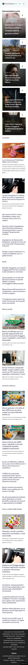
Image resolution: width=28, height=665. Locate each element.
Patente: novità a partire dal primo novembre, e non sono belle (13, 533)
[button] (20, 4)
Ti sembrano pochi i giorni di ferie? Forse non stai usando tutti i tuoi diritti (13, 301)
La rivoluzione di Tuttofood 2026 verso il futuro (12, 161)
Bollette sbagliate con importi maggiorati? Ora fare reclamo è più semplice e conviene (14, 270)
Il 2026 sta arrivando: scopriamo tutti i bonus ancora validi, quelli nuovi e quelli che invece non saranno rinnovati (13, 478)
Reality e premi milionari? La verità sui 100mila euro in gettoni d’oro (13, 254)
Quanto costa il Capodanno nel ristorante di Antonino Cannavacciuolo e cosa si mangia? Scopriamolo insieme (13, 230)
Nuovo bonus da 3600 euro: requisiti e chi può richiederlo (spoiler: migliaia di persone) (12, 445)
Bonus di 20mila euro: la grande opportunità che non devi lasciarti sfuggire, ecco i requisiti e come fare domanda (14, 335)
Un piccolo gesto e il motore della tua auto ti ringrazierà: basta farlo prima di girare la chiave (13, 198)
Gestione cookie (24, 663)
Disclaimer (14, 662)
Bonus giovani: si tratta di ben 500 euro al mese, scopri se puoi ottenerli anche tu (13, 411)
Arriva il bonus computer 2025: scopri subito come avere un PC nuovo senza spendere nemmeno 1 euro (13, 371)
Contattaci (14, 649)
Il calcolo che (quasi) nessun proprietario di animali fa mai (13, 55)
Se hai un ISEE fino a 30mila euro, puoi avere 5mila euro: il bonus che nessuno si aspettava (14, 465)
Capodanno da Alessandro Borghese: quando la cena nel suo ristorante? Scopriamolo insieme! (14, 243)
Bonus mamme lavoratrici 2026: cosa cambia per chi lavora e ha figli (12, 489)
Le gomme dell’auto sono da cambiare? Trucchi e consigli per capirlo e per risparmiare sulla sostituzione (13, 600)
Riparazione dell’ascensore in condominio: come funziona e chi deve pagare (14, 291)
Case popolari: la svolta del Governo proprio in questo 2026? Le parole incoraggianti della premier (13, 281)
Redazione (12, 660)
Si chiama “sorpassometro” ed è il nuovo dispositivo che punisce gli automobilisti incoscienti (13, 588)
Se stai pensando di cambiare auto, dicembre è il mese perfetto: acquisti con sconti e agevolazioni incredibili (14, 500)
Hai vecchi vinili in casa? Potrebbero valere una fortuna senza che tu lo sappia (12, 217)
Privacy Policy (20, 660)
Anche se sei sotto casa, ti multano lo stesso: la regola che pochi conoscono (13, 620)
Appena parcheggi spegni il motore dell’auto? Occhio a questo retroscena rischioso (13, 568)
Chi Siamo (6, 660)
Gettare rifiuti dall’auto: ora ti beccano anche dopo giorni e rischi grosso (13, 611)
